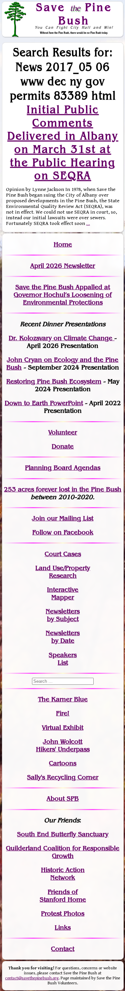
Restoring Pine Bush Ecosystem (53, 381)
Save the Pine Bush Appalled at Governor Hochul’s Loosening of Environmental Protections (63, 294)
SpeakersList (63, 658)
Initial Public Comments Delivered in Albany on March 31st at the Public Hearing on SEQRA (62, 142)
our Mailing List (69, 518)
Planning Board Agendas (62, 468)
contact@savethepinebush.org (32, 978)
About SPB (63, 798)
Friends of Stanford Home (63, 895)
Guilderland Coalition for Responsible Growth (62, 852)
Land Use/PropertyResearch (62, 571)
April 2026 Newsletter (62, 266)
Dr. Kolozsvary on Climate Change (61, 338)
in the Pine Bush (82, 489)
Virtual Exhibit (62, 727)
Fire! (62, 713)
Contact (62, 949)
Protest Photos (62, 913)
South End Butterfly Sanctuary (62, 834)
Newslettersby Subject (63, 615)
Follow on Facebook (62, 532)
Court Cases (63, 554)
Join (38, 518)
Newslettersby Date (63, 636)
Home (63, 244)
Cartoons (62, 763)
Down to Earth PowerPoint (44, 403)
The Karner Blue (63, 699)
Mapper (62, 597)
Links (63, 927)
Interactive (62, 589)
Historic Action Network (63, 873)
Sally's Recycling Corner (62, 777)
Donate (63, 446)
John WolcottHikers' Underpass (63, 745)
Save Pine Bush (74, 13)
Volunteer (62, 432)
